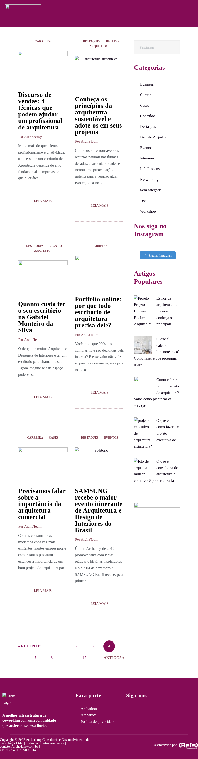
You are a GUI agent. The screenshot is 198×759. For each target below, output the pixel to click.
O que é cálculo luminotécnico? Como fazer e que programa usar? (157, 352)
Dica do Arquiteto (104, 44)
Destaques (91, 41)
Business (147, 84)
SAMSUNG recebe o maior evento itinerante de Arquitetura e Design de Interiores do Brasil (98, 510)
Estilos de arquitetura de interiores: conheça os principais (166, 311)
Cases (53, 437)
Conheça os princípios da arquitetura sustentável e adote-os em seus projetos (98, 116)
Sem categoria (151, 190)
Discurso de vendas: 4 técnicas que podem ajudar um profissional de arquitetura (40, 111)
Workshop (148, 211)
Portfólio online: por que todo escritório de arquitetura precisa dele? (98, 312)
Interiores (147, 158)
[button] (30, 137)
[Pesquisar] (172, 47)
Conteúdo (147, 116)
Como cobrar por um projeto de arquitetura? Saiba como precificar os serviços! (156, 393)
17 (84, 656)
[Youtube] (168, 710)
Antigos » (114, 658)
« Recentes (30, 646)
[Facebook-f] (143, 710)
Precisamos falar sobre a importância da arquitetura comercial (42, 504)
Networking (149, 179)
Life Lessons (150, 169)
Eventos (111, 437)
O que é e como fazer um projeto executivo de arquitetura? (156, 433)
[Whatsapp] (156, 710)
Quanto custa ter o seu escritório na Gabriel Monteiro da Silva (41, 317)
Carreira (43, 41)
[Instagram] (130, 710)
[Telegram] (181, 710)
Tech (144, 200)
